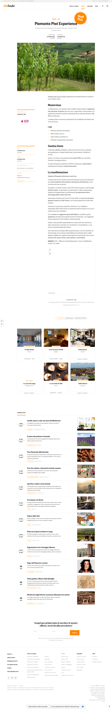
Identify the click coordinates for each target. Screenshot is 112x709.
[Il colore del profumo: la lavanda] (86, 439)
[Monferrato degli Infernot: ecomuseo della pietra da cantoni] (86, 598)
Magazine (89, 6)
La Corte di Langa (29, 383)
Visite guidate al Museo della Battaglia (40, 578)
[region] (71, 271)
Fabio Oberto (82, 383)
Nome (35, 631)
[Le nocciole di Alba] (56, 372)
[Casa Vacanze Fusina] (56, 338)
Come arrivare (48, 670)
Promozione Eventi (12, 661)
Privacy (21, 685)
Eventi (9, 1)
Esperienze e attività (32, 664)
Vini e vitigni (80, 667)
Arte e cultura (80, 659)
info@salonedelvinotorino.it (23, 177)
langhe (9, 5)
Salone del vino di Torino (57, 96)
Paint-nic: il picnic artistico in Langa (40, 531)
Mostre (63, 667)
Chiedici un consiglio (32, 662)
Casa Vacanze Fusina (56, 349)
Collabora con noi (12, 664)
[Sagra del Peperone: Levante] (86, 566)
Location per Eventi (50, 667)
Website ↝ (19, 175)
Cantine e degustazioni (33, 674)
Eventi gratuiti (69, 318)
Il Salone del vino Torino (80, 318)
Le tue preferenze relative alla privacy (65, 706)
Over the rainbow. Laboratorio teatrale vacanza (44, 468)
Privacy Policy (34, 689)
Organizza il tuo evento (67, 675)
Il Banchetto (82, 349)
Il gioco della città (33, 516)
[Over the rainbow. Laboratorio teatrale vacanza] (86, 471)
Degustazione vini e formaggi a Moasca (41, 547)
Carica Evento (11, 657)
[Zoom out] (50, 252)
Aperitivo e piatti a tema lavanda (38, 484)
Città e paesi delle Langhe (51, 675)
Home (5, 1)
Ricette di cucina (81, 664)
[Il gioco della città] (86, 519)
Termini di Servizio (44, 689)
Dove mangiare (48, 662)
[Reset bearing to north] (50, 254)
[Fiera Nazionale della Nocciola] (86, 455)
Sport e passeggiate (66, 664)
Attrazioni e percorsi (50, 672)
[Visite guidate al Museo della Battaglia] (86, 582)
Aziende (9, 668)
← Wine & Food (60, 318)
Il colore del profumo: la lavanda (38, 436)
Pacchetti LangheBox (32, 656)
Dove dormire (48, 664)
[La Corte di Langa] (29, 372)
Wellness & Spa (31, 677)
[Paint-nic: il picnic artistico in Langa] (86, 535)
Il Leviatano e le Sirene (35, 500)
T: (79, 305)
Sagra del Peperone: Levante (37, 563)
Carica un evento (103, 1)
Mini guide (79, 670)
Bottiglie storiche (97, 662)
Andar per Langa (81, 656)
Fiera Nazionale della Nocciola (38, 452)
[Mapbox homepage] (51, 293)
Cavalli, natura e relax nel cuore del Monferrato (44, 420)
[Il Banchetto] (82, 338)
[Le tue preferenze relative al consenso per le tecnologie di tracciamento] (109, 706)
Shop (96, 6)
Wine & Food (15, 1)
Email (53, 631)
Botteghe (47, 659)
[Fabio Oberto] (82, 372)
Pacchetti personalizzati (33, 659)
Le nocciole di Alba (56, 383)
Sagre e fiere (64, 659)
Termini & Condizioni (12, 685)
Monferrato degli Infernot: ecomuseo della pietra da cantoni (48, 594)
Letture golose (81, 662)
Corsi (62, 672)
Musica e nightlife (65, 662)
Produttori (95, 659)
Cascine (47, 656)
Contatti (9, 654)
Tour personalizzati (13, 671)
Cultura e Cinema (66, 670)
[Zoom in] (50, 250)
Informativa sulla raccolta (37, 706)
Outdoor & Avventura (33, 667)
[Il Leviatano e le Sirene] (86, 503)
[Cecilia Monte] (29, 338)
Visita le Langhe (73, 6)
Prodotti (94, 656)
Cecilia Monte (29, 349)
